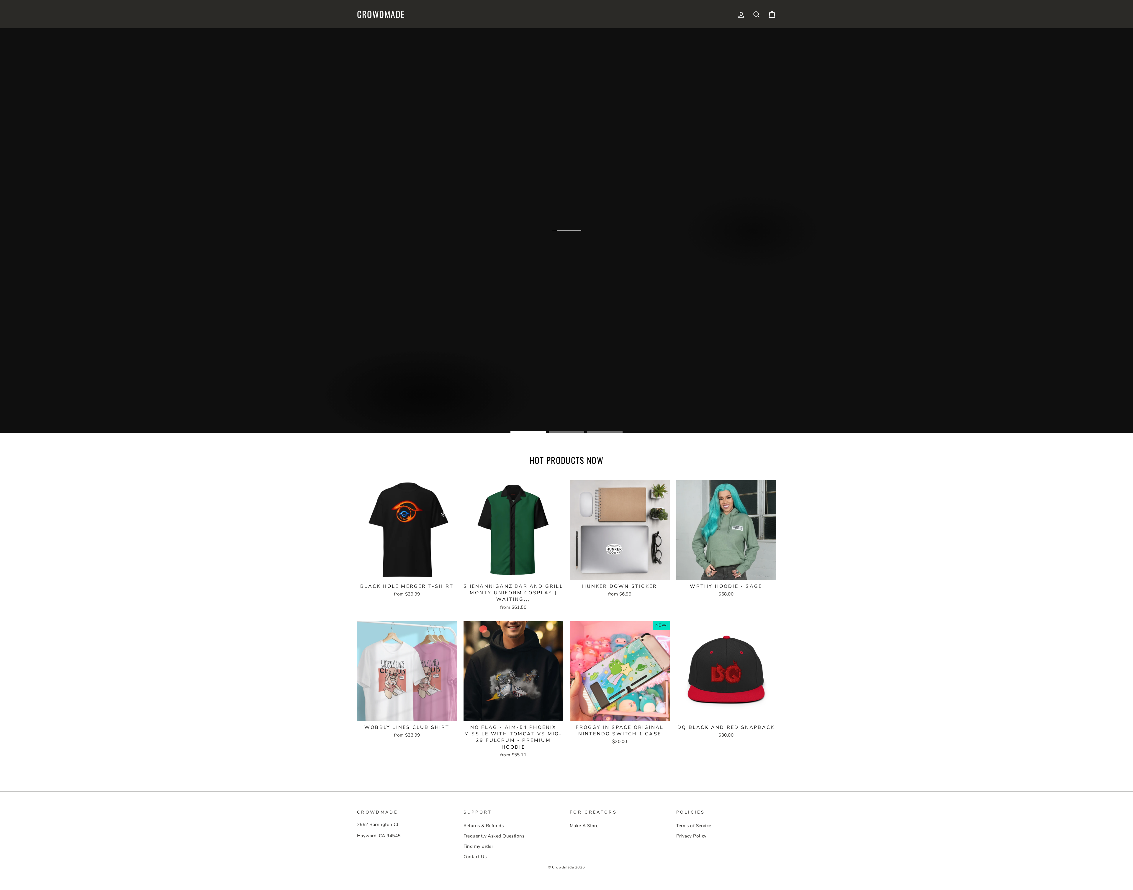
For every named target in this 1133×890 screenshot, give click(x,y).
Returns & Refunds (484, 826)
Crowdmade (381, 14)
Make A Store (584, 826)
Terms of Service (693, 826)
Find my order (478, 846)
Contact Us (475, 857)
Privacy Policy (691, 836)
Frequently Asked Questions (494, 836)
